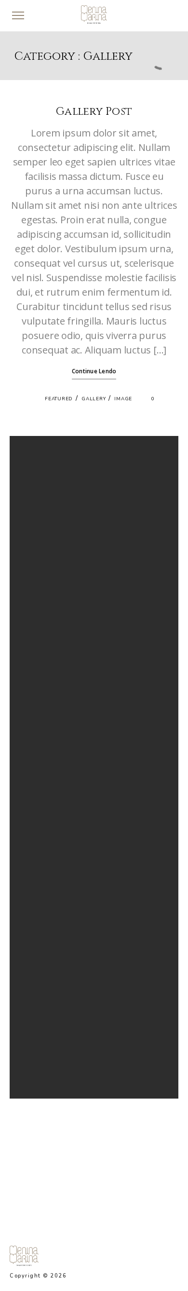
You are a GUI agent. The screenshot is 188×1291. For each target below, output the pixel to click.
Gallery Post (94, 112)
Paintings (36, 1019)
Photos (33, 1030)
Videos (33, 1054)
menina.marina (141, 1171)
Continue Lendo (94, 371)
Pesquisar (39, 456)
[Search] (151, 745)
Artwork (35, 996)
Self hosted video (47, 559)
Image (123, 398)
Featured (59, 398)
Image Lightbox (45, 547)
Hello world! (40, 523)
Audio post (39, 570)
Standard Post (43, 535)
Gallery (93, 398)
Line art (34, 1007)
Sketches (36, 1042)
